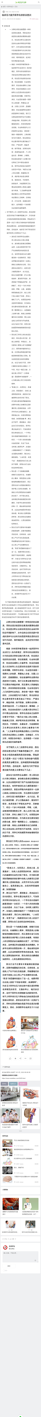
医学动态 (10, 6)
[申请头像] (36, 1246)
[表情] (35, 1260)
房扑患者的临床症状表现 (10, 1049)
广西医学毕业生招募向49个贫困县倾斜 (26, 1176)
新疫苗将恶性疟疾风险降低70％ (24, 1149)
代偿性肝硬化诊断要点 (9, 1030)
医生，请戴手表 (19, 1167)
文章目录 (7, 26)
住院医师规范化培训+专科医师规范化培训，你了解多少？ (10, 1214)
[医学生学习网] (20, 2)
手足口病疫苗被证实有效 (21, 1140)
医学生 (9, 1072)
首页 (4, 6)
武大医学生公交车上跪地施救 (23, 1158)
